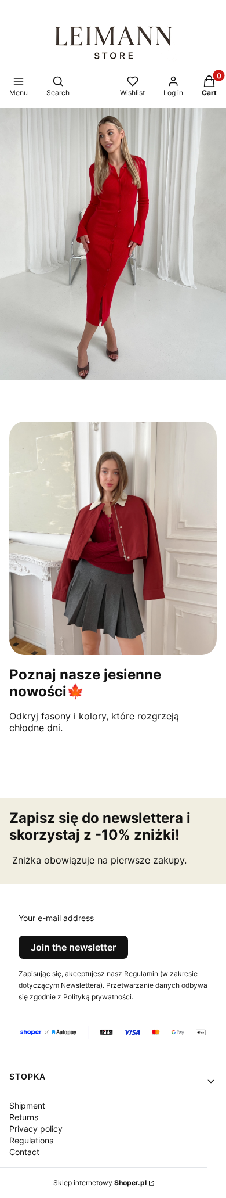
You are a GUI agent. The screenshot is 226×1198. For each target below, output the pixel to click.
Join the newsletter (73, 947)
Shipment (27, 1105)
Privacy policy (36, 1129)
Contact (24, 1152)
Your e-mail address (56, 918)
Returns (23, 1117)
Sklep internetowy (100, 1182)
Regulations (31, 1140)
